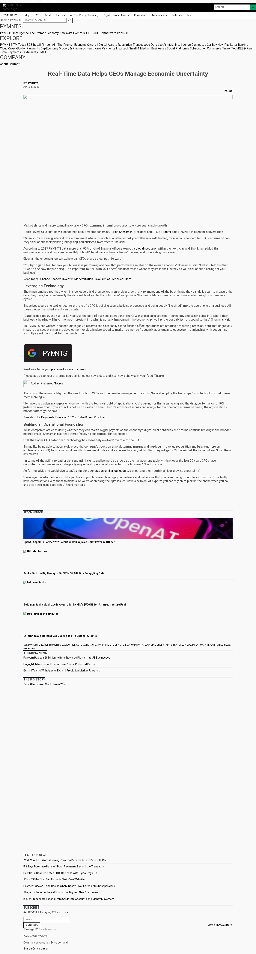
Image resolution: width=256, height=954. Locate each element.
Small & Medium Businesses (147, 48)
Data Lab (177, 14)
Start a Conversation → (37, 948)
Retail (48, 14)
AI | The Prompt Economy (84, 14)
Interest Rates (213, 645)
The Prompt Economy (32, 1)
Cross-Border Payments (24, 48)
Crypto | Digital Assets (116, 14)
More (190, 14)
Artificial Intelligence (177, 44)
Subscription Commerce (206, 48)
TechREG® (238, 48)
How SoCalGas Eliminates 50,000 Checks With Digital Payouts (60, 873)
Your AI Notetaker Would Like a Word (45, 684)
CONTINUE (32, 925)
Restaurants (30, 52)
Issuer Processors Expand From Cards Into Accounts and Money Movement (68, 898)
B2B (37, 14)
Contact (252, 1)
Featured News (182, 645)
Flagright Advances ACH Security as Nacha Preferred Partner (60, 664)
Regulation (140, 14)
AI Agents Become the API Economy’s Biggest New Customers (61, 892)
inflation (197, 645)
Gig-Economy (49, 48)
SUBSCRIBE (68, 1)
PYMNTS (33, 83)
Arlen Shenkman (122, 232)
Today (25, 14)
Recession (29, 648)
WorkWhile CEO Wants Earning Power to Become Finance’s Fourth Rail (64, 860)
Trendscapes (159, 14)
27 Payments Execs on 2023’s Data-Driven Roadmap (71, 417)
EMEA (42, 52)
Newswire (49, 1)
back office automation (76, 645)
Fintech (60, 14)
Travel (226, 48)
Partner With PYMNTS (85, 1)
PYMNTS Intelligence (10, 1)
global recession (146, 248)
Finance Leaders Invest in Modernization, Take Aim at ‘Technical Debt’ (86, 279)
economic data (134, 645)
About (245, 1)
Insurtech (122, 48)
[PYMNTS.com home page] (15, 7)
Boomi (166, 232)
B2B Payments (52, 645)
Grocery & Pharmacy (72, 48)
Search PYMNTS (11, 20)
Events (58, 1)
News (227, 645)
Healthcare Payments (100, 48)
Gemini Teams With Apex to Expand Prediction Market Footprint (61, 670)
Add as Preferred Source (47, 383)
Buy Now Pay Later (224, 44)
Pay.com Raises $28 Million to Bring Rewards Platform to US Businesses (66, 657)
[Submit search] (70, 20)
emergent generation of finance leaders (102, 471)
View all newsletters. (220, 924)
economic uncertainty (158, 645)
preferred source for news (68, 369)
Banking (243, 44)
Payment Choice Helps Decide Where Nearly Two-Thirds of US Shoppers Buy (69, 885)
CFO (94, 645)
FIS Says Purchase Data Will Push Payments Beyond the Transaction (64, 866)
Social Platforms (178, 48)
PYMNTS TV (10, 14)
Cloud (3, 48)
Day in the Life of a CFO (110, 645)
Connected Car (201, 44)
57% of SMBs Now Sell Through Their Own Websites (54, 879)
